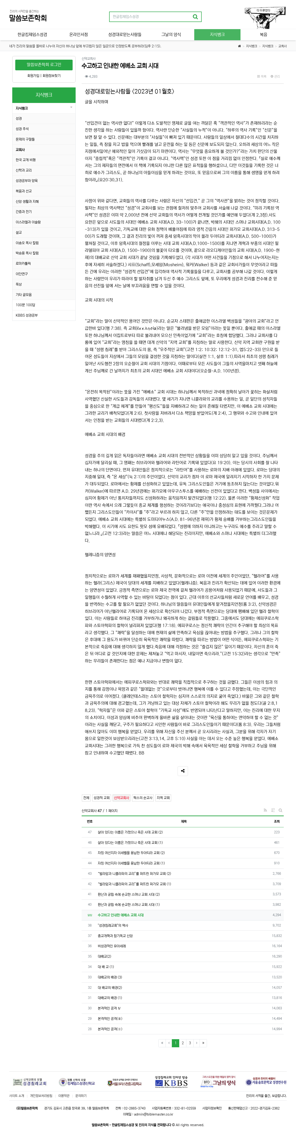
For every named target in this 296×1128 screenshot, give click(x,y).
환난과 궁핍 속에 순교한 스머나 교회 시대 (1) (129, 905)
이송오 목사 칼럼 (27, 243)
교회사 (282, 46)
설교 (19, 233)
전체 (86, 798)
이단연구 (22, 274)
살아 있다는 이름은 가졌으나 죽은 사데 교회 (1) (130, 843)
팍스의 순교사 (142, 798)
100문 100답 (25, 305)
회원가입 (33, 76)
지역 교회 (163, 798)
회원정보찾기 (52, 76)
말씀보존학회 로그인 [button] (44, 64)
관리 (276, 76)
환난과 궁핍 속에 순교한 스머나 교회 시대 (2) (129, 894)
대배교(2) (104, 956)
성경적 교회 (102, 798)
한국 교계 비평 (26, 160)
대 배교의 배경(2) (110, 988)
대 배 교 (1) (106, 967)
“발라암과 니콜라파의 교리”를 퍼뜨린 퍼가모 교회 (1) (134, 884)
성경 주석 (22, 129)
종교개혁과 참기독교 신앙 (115, 936)
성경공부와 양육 (27, 181)
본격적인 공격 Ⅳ (109, 1008)
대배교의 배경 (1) (110, 998)
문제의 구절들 (25, 139)
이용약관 (63, 1096)
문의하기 (80, 1096)
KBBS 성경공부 (27, 315)
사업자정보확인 (212, 1108)
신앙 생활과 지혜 (27, 202)
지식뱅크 (251, 46)
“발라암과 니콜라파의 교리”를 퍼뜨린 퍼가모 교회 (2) (134, 874)
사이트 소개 (16, 1096)
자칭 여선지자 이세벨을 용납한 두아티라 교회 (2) (131, 853)
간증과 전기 (24, 212)
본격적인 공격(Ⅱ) (110, 1029)
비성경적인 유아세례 (112, 946)
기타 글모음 (24, 295)
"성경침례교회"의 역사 (113, 925)
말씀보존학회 (28, 18)
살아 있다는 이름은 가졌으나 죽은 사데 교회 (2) (130, 832)
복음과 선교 (24, 191)
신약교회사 (121, 798)
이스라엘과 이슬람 (28, 222)
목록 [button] (263, 76)
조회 (277, 821)
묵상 (19, 284)
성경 (19, 119)
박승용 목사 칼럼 (27, 253)
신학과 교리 (24, 170)
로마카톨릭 (23, 264)
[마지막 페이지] (203, 1043)
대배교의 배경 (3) (110, 977)
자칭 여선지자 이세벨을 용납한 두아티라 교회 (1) (131, 863)
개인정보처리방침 (41, 1096)
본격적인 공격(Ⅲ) (110, 1019)
